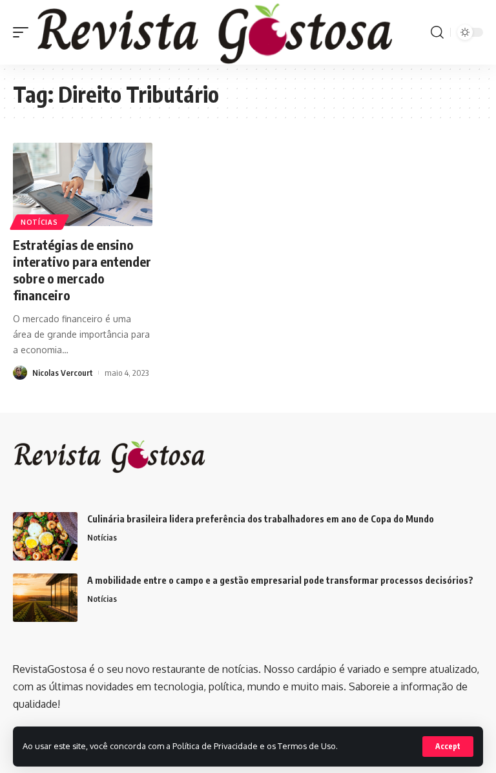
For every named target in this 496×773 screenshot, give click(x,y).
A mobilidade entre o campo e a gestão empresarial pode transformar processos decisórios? (280, 580)
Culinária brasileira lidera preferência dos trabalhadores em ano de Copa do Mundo (260, 518)
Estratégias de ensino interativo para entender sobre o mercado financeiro (82, 269)
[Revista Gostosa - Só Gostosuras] (215, 32)
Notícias (39, 222)
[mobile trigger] (24, 32)
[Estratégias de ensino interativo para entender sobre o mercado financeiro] (82, 185)
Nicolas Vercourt (62, 372)
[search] (437, 32)
